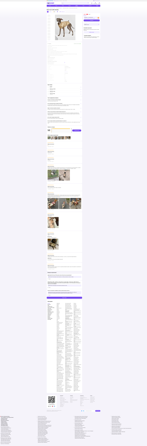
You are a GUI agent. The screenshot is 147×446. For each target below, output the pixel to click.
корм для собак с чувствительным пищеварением (67, 311)
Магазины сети (82, 405)
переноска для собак (76, 337)
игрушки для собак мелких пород (77, 376)
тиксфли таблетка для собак (60, 345)
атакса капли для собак (68, 390)
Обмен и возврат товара (63, 399)
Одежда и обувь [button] (50, 318)
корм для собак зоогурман (60, 388)
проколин (75, 303)
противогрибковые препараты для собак (59, 342)
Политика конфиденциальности (64, 401)
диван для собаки (76, 332)
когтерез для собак (76, 370)
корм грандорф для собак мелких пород (68, 334)
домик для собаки (76, 343)
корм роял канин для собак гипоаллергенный (68, 316)
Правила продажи (62, 400)
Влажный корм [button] (50, 309)
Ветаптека (91, 402)
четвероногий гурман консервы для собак (68, 358)
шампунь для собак (76, 320)
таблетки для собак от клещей (60, 343)
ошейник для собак (76, 348)
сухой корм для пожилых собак (68, 352)
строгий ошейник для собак (77, 349)
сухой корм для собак (68, 340)
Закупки (71, 398)
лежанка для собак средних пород (77, 335)
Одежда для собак (92, 401)
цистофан (75, 304)
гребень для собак (76, 363)
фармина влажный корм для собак (68, 363)
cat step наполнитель (59, 323)
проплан (58, 321)
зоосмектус (75, 305)
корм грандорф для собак (60, 391)
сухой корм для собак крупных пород (69, 336)
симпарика (58, 316)
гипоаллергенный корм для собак (68, 309)
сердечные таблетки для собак (60, 339)
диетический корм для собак (68, 312)
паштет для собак (59, 366)
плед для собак (75, 347)
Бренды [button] (49, 303)
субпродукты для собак (60, 367)
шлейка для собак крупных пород (77, 352)
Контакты (71, 402)
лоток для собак (76, 328)
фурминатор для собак (76, 368)
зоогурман (58, 324)
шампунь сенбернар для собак (77, 321)
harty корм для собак (67, 304)
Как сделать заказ (62, 397)
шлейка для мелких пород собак (77, 354)
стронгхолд (58, 318)
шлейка (75, 351)
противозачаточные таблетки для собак (60, 334)
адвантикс (58, 304)
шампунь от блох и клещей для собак (77, 323)
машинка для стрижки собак (77, 367)
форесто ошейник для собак (68, 386)
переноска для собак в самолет (76, 338)
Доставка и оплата (62, 398)
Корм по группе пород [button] (51, 307)
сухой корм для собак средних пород (69, 337)
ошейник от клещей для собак (60, 346)
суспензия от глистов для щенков (68, 388)
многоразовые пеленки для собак (77, 317)
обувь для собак (76, 384)
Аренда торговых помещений (73, 399)
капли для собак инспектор (60, 344)
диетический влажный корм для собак (68, 321)
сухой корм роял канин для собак (68, 341)
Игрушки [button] (49, 317)
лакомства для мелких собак (68, 373)
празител (58, 314)
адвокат (58, 305)
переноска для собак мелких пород (77, 340)
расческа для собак (76, 362)
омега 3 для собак (59, 355)
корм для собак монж (59, 382)
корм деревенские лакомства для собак (60, 385)
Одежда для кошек (92, 398)
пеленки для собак (76, 316)
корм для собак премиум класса (60, 365)
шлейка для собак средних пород (77, 355)
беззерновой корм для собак (60, 369)
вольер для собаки (76, 344)
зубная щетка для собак (77, 330)
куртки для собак (76, 382)
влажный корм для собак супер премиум (68, 366)
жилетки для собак (76, 387)
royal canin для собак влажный (69, 355)
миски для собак (76, 388)
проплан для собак (59, 384)
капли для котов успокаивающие (67, 379)
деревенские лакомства (60, 322)
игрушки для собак (76, 373)
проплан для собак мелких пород (68, 333)
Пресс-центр (71, 397)
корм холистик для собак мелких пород (68, 324)
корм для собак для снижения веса (69, 320)
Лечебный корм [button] (50, 306)
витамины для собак (59, 350)
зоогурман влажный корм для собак (69, 362)
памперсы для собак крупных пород (77, 311)
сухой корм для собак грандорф (68, 347)
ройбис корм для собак (68, 305)
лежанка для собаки (76, 331)
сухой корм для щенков (68, 353)
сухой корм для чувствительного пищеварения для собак (68, 318)
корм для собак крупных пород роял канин (68, 330)
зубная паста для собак (76, 329)
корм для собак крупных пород (68, 326)
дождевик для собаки (76, 386)
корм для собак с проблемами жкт (69, 314)
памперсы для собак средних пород (77, 314)
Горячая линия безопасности (73, 400)
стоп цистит (58, 317)
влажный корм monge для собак (68, 356)
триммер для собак (76, 372)
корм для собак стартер (60, 380)
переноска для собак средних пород (77, 341)
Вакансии (71, 401)
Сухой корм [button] (49, 308)
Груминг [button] (49, 316)
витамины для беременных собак (68, 380)
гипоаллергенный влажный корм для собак (68, 323)
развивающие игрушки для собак (77, 377)
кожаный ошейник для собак (77, 350)
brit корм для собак (59, 387)
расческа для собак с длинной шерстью (77, 364)
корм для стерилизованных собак (60, 368)
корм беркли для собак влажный (68, 359)
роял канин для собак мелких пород (68, 331)
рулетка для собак (76, 360)
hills (57, 320)
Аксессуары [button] (49, 319)
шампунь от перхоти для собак (77, 324)
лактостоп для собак (67, 389)
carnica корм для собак (68, 303)
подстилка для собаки (76, 345)
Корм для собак (92, 400)
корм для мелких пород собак (69, 327)
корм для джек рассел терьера (59, 371)
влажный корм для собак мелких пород (68, 339)
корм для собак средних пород (68, 328)
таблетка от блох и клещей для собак (60, 347)
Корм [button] (48, 305)
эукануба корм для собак (60, 381)
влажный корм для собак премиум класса (68, 365)
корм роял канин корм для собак (60, 379)
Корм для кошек (92, 397)
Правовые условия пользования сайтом (56, 410)
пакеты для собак (76, 315)
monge (57, 319)
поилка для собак (76, 389)
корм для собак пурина (68, 346)
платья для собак (76, 383)
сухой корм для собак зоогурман (68, 345)
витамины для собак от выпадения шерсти (59, 351)
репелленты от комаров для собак (60, 349)
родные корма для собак (60, 389)
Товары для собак (92, 399)
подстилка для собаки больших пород (76, 333)
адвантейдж (58, 303)
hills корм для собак (59, 383)
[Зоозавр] (53, 3)
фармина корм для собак (60, 390)
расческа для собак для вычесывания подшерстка (77, 366)
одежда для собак (76, 385)
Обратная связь (62, 405)
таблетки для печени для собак (60, 340)
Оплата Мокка (82, 400)
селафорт (58, 315)
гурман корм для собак (59, 386)
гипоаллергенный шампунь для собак (77, 326)
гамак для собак (76, 336)
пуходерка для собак (76, 371)
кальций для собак (59, 354)
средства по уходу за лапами (77, 327)
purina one (58, 325)
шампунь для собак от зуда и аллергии (60, 335)
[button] (62, 12)
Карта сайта (61, 406)
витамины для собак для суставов (60, 353)
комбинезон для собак (76, 381)
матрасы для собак (76, 346)
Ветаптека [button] (49, 304)
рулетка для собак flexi (76, 361)
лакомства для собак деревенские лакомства (68, 372)
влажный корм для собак (68, 354)
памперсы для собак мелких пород (77, 312)
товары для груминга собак (77, 369)
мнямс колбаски (67, 370)
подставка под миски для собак (77, 390)
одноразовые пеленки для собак (77, 319)
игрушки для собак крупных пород (77, 374)
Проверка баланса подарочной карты (84, 399)
